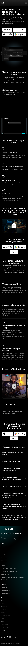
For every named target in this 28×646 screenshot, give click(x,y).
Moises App (4, 587)
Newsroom (4, 606)
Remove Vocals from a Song (8, 568)
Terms (2, 621)
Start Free (7, 29)
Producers (4, 558)
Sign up (14, 252)
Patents (3, 630)
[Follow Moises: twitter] (12, 637)
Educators (4, 561)
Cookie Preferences (6, 640)
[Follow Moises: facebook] (15, 637)
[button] (14, 386)
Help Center (4, 624)
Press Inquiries (5, 627)
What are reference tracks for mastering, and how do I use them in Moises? (13, 506)
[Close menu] (26, 3)
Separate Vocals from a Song (9, 571)
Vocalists (3, 549)
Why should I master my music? (11, 461)
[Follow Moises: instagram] (2, 637)
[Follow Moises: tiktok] (4, 637)
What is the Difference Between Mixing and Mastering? (12, 578)
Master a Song (5, 574)
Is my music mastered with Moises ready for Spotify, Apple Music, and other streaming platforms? (12, 517)
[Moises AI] (2, 2)
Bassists (3, 552)
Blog (2, 604)
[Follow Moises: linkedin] (10, 637)
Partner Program (5, 615)
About (2, 601)
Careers (3, 612)
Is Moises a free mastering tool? (11, 486)
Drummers (4, 546)
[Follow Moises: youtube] (7, 637)
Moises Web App (5, 590)
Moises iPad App (5, 593)
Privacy (3, 618)
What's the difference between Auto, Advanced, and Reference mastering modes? (13, 495)
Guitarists (3, 555)
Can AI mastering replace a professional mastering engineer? (12, 478)
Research (3, 609)
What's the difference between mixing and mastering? (11, 469)
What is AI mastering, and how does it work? (13, 453)
